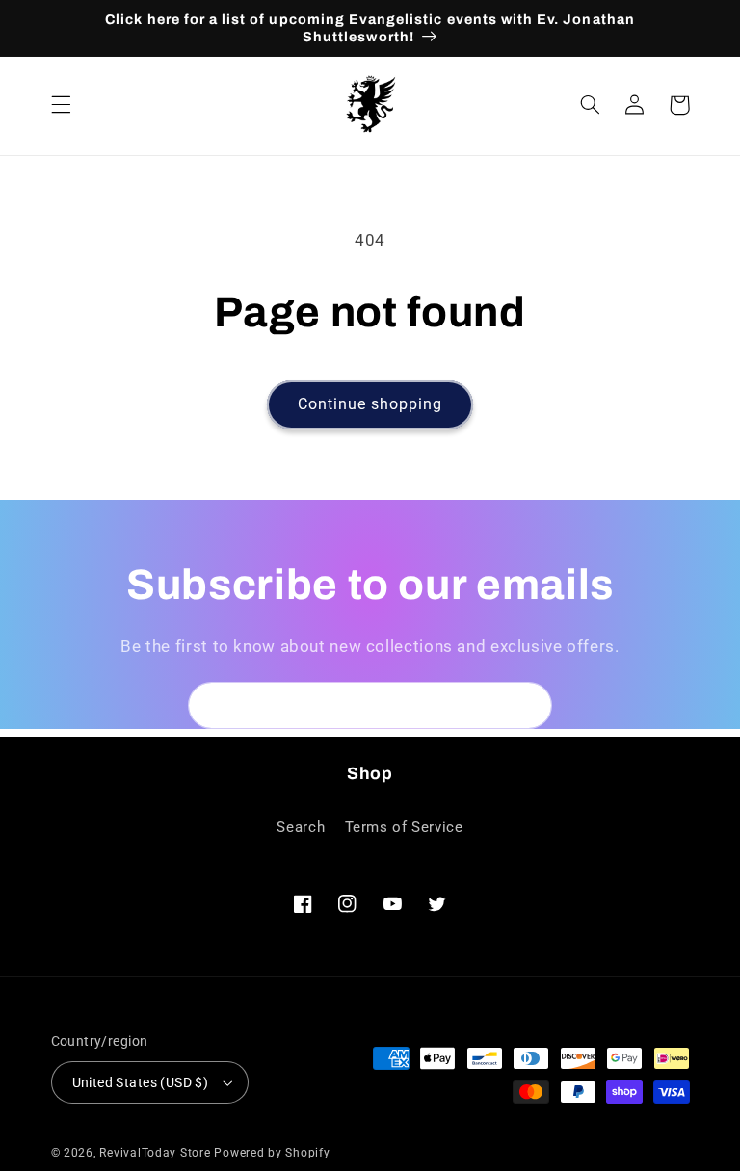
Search (301, 827)
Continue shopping (370, 404)
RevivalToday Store (154, 1152)
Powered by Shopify (272, 1152)
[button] (61, 105)
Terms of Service (404, 827)
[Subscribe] (529, 705)
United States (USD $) (140, 1082)
